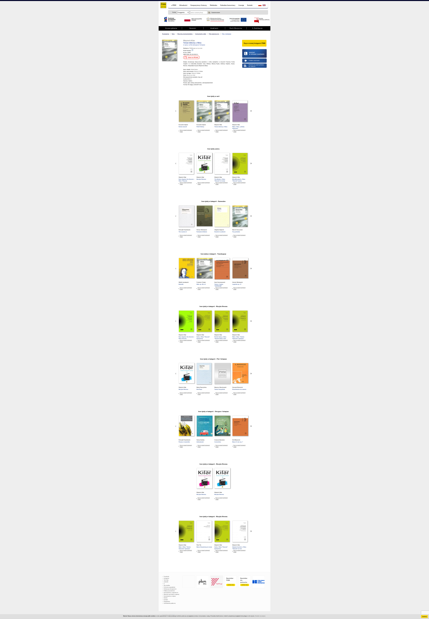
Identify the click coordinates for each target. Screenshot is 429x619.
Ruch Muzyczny (236, 28)
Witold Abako (194, 69)
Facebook (166, 576)
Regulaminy (167, 601)
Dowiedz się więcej (260, 616)
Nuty (173, 34)
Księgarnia (165, 34)
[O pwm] (173, 5)
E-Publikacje (257, 28)
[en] (265, 5)
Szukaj (209, 12)
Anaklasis (214, 28)
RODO (165, 598)
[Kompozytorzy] (198, 5)
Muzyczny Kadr (191, 75)
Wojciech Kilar (189, 41)
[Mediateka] (213, 5)
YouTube (166, 580)
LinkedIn (166, 581)
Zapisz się (231, 585)
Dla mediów (167, 585)
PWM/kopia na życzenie (195, 48)
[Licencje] (241, 5)
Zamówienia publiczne (170, 603)
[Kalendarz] (228, 5)
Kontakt (166, 599)
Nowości (192, 28)
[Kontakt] (250, 5)
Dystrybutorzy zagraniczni (171, 592)
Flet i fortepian (226, 34)
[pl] (258, 5)
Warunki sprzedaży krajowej (171, 594)
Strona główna (171, 28)
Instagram (166, 578)
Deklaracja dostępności (170, 589)
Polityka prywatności (169, 590)
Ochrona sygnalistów (169, 587)
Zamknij (424, 616)
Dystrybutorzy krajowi (170, 596)
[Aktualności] (183, 5)
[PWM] (163, 5)
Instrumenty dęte (200, 34)
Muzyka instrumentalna (184, 34)
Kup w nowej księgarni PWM (186, 130)
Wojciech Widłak (198, 71)
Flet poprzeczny (214, 34)
